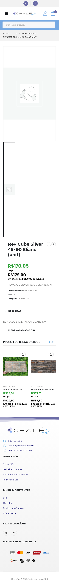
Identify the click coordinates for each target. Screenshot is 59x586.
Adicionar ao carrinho (23, 354)
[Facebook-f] (14, 533)
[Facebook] (25, 3)
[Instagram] (35, 3)
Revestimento (23, 299)
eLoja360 (43, 579)
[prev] (49, 244)
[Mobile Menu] (6, 13)
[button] (50, 342)
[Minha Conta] (45, 13)
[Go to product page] (15, 366)
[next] (53, 244)
